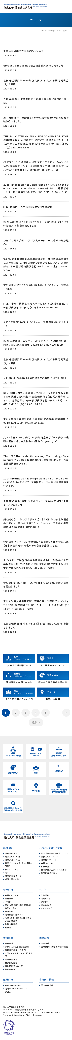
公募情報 (45, 895)
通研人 (8, 991)
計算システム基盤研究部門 (17, 946)
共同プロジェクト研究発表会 (54, 869)
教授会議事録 (11, 924)
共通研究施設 (11, 962)
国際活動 (45, 943)
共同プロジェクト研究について (54, 853)
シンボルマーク (12, 869)
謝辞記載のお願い (49, 873)
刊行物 (8, 927)
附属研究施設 (11, 959)
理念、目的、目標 (12, 856)
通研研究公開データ (14, 914)
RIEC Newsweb (13, 985)
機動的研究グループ (14, 966)
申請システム (47, 863)
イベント (9, 901)
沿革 (7, 872)
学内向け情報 (47, 985)
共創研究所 (10, 969)
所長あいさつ (11, 853)
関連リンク (46, 898)
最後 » (36, 722)
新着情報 (9, 898)
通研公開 (9, 911)
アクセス (45, 901)
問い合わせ (46, 905)
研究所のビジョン (13, 860)
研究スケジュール (49, 860)
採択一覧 (45, 866)
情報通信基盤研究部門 (15, 950)
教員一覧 (9, 943)
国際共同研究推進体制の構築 (54, 946)
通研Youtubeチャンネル (16, 988)
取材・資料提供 (12, 895)
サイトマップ (46, 908)
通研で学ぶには (12, 879)
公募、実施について (49, 856)
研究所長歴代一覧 (13, 876)
